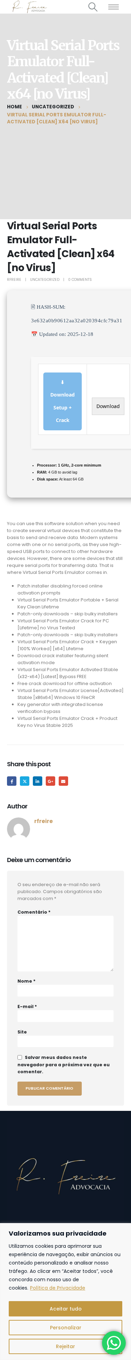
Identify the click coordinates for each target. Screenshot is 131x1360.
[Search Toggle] (93, 6)
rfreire (14, 279)
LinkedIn (37, 781)
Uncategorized (44, 279)
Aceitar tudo (66, 1308)
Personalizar (65, 1327)
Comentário (34, 912)
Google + (50, 781)
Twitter (24, 781)
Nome (26, 981)
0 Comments (80, 279)
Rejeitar (65, 1346)
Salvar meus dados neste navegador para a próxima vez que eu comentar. (63, 1064)
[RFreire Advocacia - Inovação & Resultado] (29, 7)
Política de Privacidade (57, 1287)
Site (22, 1032)
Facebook (11, 781)
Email (63, 781)
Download (108, 406)
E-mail (27, 1006)
